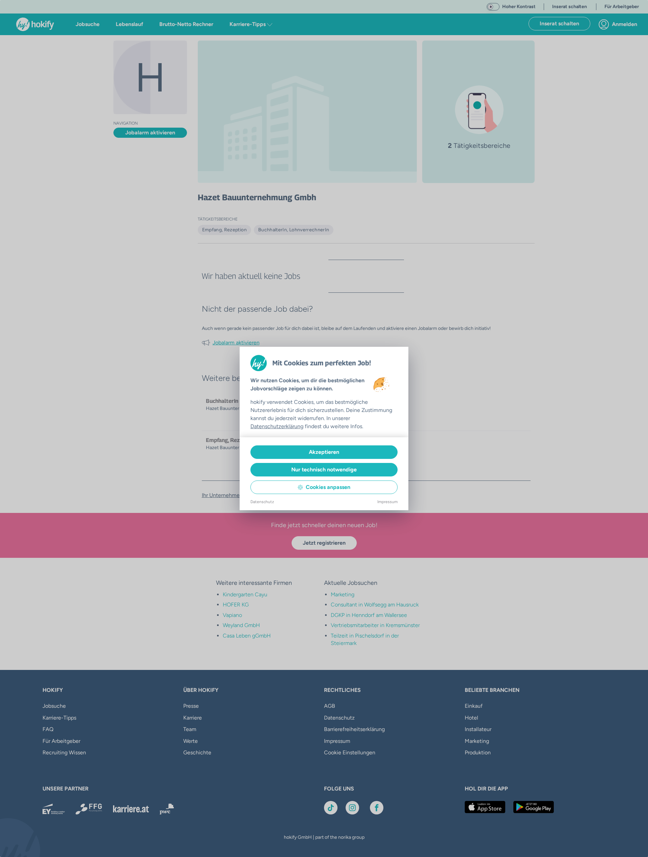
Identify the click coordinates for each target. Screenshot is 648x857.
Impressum (387, 501)
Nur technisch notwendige (324, 469)
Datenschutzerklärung (276, 426)
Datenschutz (262, 501)
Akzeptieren (324, 452)
